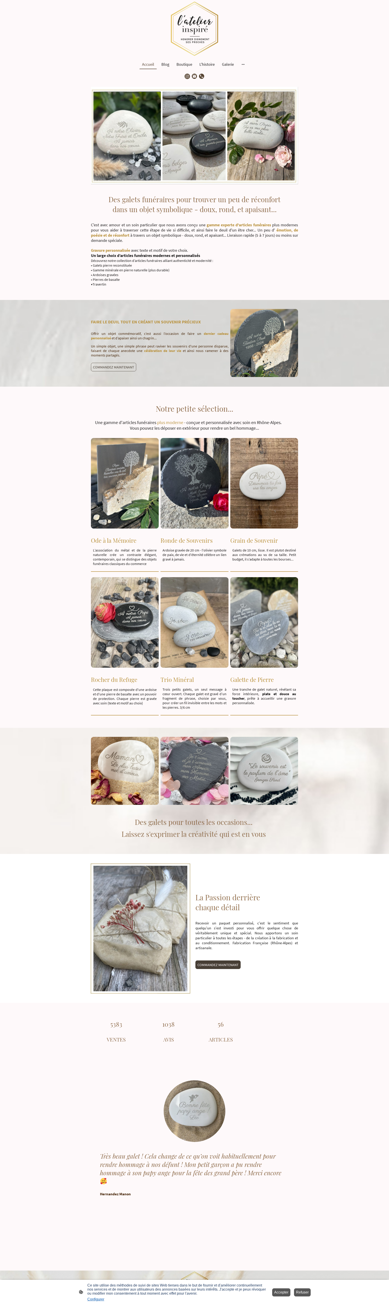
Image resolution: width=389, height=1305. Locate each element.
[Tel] (201, 76)
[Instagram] (187, 76)
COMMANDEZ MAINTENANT (113, 367)
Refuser (302, 1292)
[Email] (194, 76)
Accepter (281, 1292)
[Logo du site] (194, 29)
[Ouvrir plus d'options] (243, 64)
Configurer (95, 1299)
